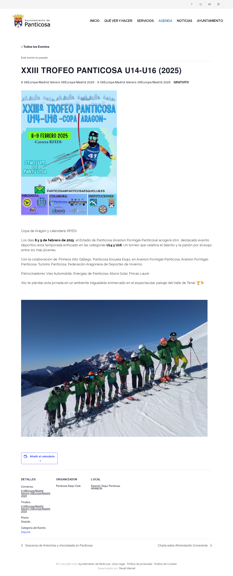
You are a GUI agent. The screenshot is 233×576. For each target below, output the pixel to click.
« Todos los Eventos (35, 46)
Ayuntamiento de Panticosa (94, 564)
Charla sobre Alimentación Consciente (183, 545)
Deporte (25, 532)
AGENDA (165, 21)
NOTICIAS (184, 21)
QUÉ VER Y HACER (118, 21)
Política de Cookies (165, 564)
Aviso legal (118, 564)
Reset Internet (127, 568)
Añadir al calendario (42, 456)
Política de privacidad (139, 564)
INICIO (95, 21)
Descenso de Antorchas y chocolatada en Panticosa (59, 545)
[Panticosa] (43, 20)
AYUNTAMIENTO (210, 21)
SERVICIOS (145, 21)
